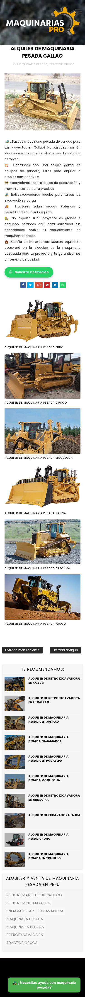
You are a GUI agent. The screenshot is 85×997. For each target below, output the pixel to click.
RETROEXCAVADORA (24, 934)
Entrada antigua (65, 650)
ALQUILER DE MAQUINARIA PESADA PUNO (34, 347)
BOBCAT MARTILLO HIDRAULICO (34, 895)
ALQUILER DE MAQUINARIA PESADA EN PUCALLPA (48, 758)
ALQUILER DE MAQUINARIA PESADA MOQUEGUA (39, 458)
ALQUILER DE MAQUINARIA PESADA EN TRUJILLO (48, 856)
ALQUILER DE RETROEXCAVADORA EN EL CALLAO (54, 700)
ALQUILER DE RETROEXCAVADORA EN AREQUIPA (54, 797)
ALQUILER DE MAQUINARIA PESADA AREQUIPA (37, 568)
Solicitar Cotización (31, 272)
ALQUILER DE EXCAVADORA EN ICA (54, 815)
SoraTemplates (39, 968)
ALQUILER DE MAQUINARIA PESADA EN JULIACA (48, 719)
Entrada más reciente (22, 650)
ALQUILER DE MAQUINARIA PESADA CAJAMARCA (48, 739)
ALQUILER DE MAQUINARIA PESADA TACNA (35, 513)
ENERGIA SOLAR (20, 911)
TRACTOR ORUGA (61, 64)
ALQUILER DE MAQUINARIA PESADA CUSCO (36, 403)
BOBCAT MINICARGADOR (28, 903)
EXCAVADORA (51, 911)
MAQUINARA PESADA (24, 918)
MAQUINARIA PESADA (32, 64)
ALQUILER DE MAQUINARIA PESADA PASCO (35, 624)
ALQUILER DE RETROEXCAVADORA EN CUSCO (54, 680)
